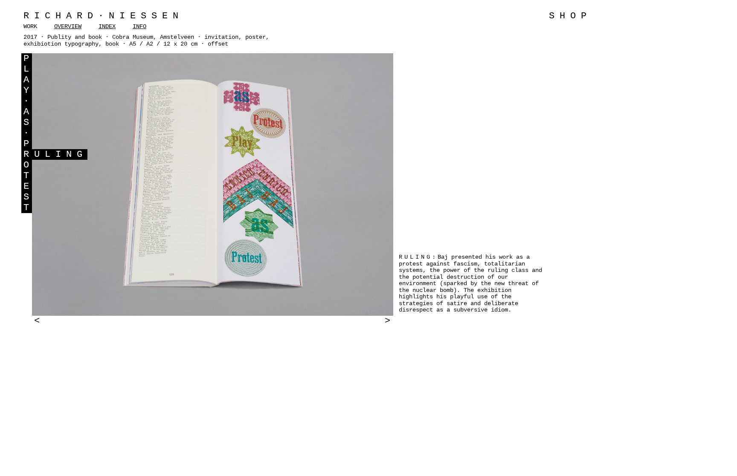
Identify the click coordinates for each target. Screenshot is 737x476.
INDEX (107, 26)
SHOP (570, 16)
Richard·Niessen (103, 16)
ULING (60, 154)
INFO (139, 26)
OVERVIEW (67, 26)
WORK (30, 26)
